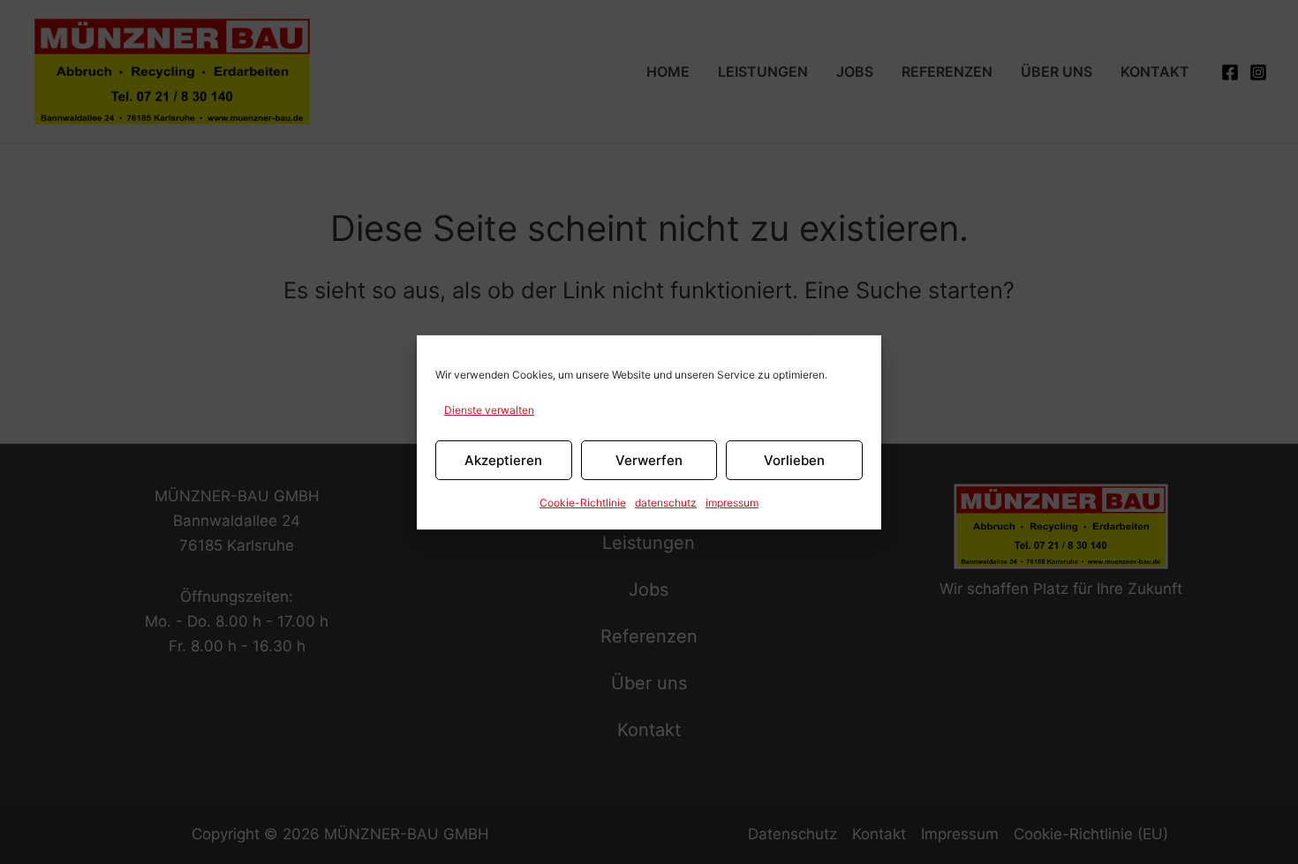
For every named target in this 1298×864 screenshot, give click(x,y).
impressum (732, 502)
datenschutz (666, 502)
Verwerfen (649, 459)
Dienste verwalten (489, 409)
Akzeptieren (503, 459)
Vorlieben (794, 459)
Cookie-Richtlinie (583, 502)
